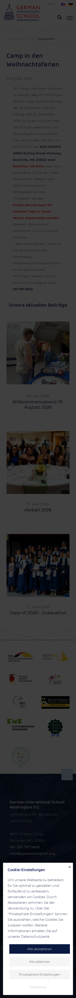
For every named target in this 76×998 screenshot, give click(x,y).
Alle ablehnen (39, 962)
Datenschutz (38, 987)
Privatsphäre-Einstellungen (39, 974)
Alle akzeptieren (39, 949)
